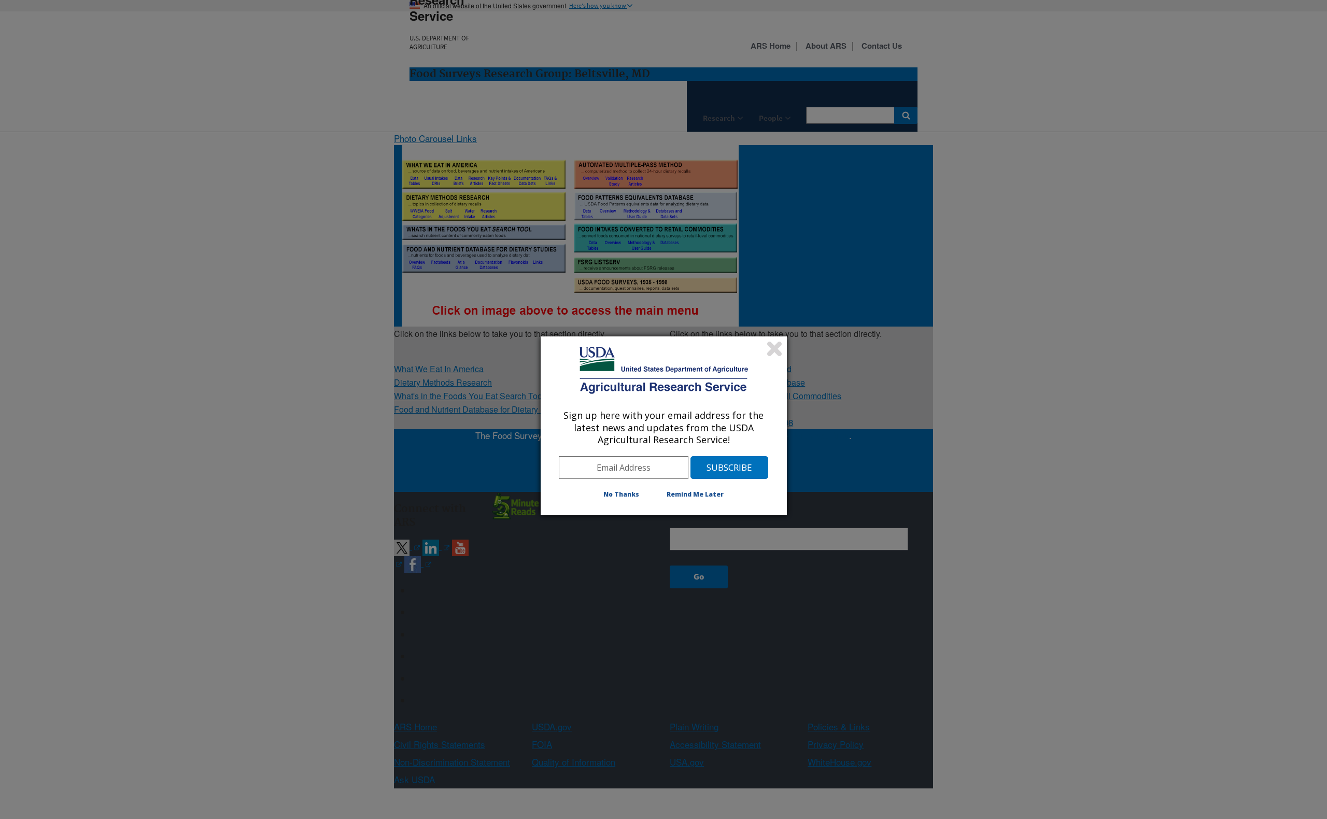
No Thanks (621, 494)
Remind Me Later (695, 494)
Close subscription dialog (774, 349)
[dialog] (664, 425)
